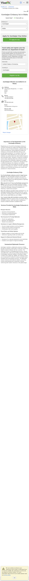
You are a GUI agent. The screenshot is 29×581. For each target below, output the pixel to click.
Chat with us (19, 18)
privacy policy (7, 575)
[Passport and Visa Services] (6, 2)
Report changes (7, 132)
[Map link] (14, 122)
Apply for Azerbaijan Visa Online (15, 36)
